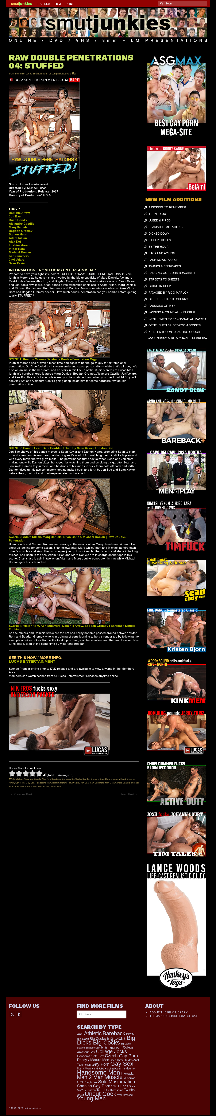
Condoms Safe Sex (90, 1056)
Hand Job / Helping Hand (106, 1068)
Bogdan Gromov (90, 779)
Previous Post (23, 794)
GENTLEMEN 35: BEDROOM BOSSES (174, 325)
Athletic (93, 1033)
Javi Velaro (74, 783)
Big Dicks (116, 1038)
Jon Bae (85, 783)
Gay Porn (20, 783)
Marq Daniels (123, 783)
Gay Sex (30, 783)
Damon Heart (119, 779)
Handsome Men (43, 783)
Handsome (128, 1068)
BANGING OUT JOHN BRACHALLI (171, 273)
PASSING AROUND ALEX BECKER (171, 312)
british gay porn (111, 1047)
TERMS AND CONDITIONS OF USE (174, 1016)
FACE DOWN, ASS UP (163, 259)
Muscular (129, 1078)
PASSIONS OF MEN (162, 305)
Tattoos (102, 1090)
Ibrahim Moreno (60, 783)
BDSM (130, 1034)
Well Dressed (125, 1095)
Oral (80, 1082)
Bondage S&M (93, 1047)
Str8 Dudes (119, 1086)
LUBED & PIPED (159, 220)
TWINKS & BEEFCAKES (164, 266)
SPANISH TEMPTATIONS (165, 227)
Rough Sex (90, 1082)
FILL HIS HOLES (159, 240)
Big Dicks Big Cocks (71, 779)
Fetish (87, 1064)
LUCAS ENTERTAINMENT (32, 661)
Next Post (127, 794)
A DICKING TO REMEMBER (167, 207)
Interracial (127, 1073)
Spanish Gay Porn (93, 1086)
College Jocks (111, 1051)
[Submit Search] (161, 3)
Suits (132, 1086)
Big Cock (83, 1038)
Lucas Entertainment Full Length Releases (47, 73)
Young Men (91, 1098)
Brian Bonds (106, 779)
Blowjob (81, 1047)
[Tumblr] (19, 1014)
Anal (80, 1034)
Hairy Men (84, 1068)
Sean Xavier (31, 786)
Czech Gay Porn (121, 1055)
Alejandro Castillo (32, 779)
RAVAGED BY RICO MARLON (168, 292)
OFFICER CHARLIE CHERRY (168, 299)
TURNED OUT (158, 214)
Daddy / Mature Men (93, 1060)
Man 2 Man (110, 783)
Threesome (116, 1090)
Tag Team (82, 1090)
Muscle (20, 786)
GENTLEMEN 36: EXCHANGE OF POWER (177, 318)
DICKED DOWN (159, 233)
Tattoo (92, 1090)
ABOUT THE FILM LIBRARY (169, 1012)
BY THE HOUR (158, 246)
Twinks (129, 1090)
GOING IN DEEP (159, 286)
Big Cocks (98, 1039)
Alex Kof (46, 779)
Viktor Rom (56, 786)
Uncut (80, 1095)
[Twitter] (12, 1014)
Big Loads (126, 1043)
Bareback (56, 779)
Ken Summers (97, 783)
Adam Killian (17, 779)
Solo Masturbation (116, 1081)
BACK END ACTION (161, 253)
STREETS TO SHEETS (164, 279)
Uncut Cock (43, 786)
